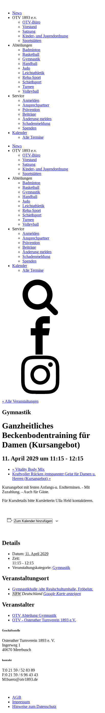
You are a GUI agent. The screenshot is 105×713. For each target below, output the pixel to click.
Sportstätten (31, 40)
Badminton (31, 50)
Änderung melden (36, 119)
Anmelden (30, 100)
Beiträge (29, 114)
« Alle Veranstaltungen (20, 401)
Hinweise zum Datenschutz (34, 706)
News (17, 13)
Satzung (28, 31)
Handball (29, 63)
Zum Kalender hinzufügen (33, 521)
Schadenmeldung (36, 123)
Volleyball (30, 91)
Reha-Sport (31, 77)
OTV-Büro (31, 22)
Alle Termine (33, 137)
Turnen (28, 86)
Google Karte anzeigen (62, 593)
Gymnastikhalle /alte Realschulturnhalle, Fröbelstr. (52, 589)
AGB (16, 697)
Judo (26, 68)
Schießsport (31, 82)
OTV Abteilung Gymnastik (34, 615)
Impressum (21, 702)
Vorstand (29, 27)
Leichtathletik (33, 73)
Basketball (30, 54)
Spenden (29, 128)
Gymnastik (31, 59)
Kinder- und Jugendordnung (45, 36)
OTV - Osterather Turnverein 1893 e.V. (44, 620)
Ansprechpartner (35, 105)
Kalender (19, 132)
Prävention (31, 109)
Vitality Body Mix (28, 469)
